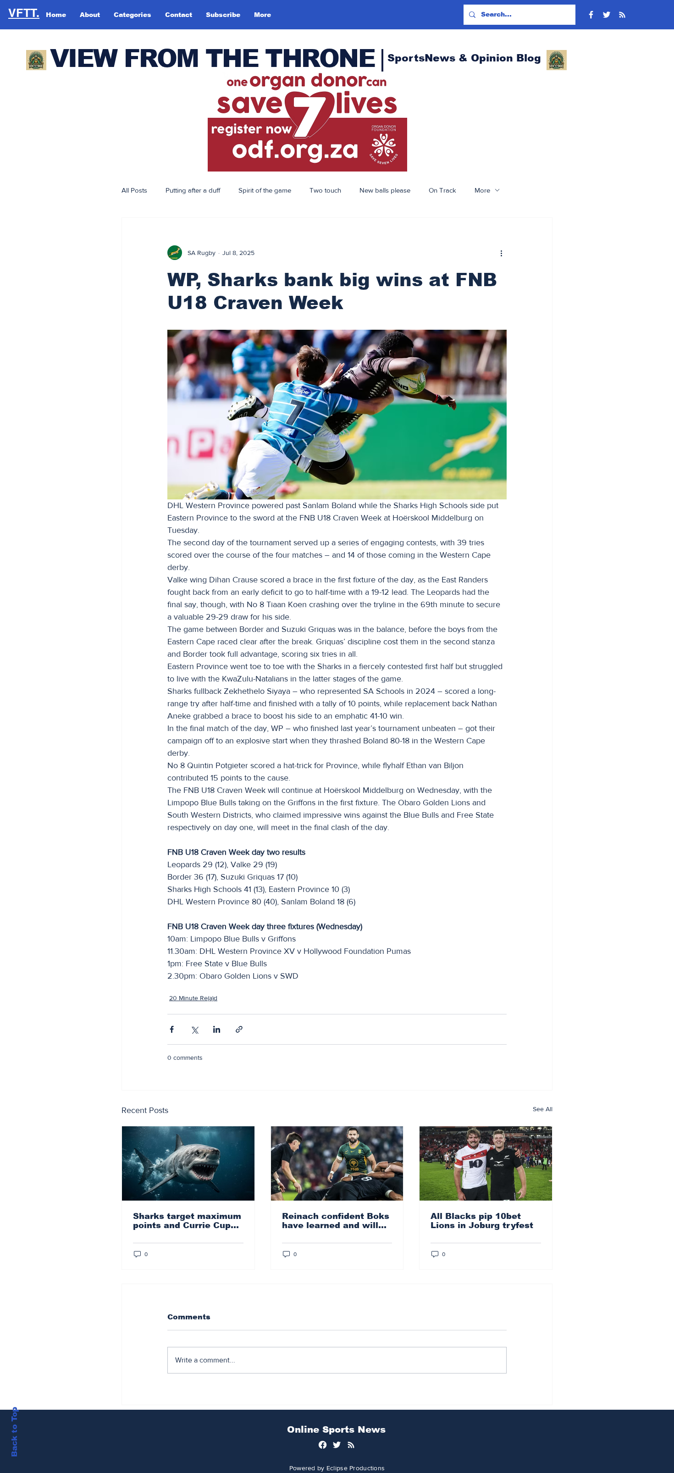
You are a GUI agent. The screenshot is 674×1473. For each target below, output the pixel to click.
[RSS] (622, 15)
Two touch (325, 190)
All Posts (134, 190)
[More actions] (501, 252)
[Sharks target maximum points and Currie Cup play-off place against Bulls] (188, 1163)
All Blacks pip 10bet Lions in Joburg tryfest (482, 1221)
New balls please (384, 190)
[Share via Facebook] (171, 1029)
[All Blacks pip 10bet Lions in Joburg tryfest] (486, 1163)
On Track (442, 190)
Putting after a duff (193, 190)
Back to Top (14, 1432)
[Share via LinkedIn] (216, 1029)
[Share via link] (239, 1029)
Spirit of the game (264, 190)
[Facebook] (591, 15)
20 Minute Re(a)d (193, 998)
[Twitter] (607, 15)
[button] (307, 122)
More (482, 190)
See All (542, 1109)
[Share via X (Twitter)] (194, 1029)
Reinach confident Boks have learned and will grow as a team (335, 1221)
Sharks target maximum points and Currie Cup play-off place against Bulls (187, 1221)
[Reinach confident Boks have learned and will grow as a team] (337, 1163)
